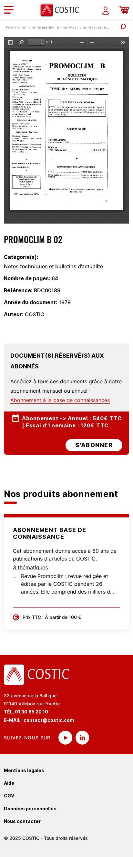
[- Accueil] (62, 9)
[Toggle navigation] (9, 10)
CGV (9, 795)
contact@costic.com (49, 720)
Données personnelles (30, 808)
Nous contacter (22, 821)
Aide (9, 783)
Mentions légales (24, 770)
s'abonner (94, 445)
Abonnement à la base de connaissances (60, 400)
